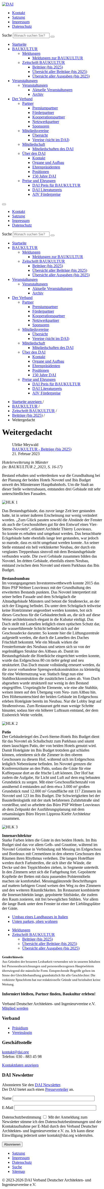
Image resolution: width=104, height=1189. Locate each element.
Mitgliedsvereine (35, 131)
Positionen (40, 171)
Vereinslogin (22, 1032)
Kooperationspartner (48, 117)
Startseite (19, 44)
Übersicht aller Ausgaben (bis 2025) (61, 76)
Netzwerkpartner (45, 121)
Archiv (37, 94)
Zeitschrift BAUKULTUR (43, 62)
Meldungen (31, 53)
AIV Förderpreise (46, 194)
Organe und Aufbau (48, 162)
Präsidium (20, 1028)
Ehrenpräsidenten (46, 167)
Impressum (21, 22)
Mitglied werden (15, 1008)
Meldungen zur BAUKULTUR (57, 58)
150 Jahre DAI (44, 176)
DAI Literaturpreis (47, 190)
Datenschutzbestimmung (21, 1117)
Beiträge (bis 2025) (47, 67)
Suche (7, 35)
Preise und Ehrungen (39, 181)
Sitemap (18, 1171)
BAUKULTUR (25, 49)
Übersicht (40, 135)
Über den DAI (33, 153)
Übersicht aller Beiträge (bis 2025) (59, 71)
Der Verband (22, 99)
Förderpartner (43, 112)
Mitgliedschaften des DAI (52, 149)
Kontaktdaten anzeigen (20, 1065)
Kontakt (18, 13)
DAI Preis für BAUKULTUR (56, 185)
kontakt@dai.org (15, 1052)
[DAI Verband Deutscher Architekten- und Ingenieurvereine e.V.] (7, 4)
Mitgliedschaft (33, 144)
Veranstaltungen (25, 81)
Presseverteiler (56, 1089)
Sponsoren (40, 126)
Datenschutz (22, 26)
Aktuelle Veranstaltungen (52, 90)
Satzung (18, 17)
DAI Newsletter (47, 1085)
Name (7, 1098)
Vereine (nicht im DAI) (50, 140)
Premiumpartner (45, 108)
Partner (28, 103)
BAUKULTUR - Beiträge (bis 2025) (41, 449)
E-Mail (7, 1107)
